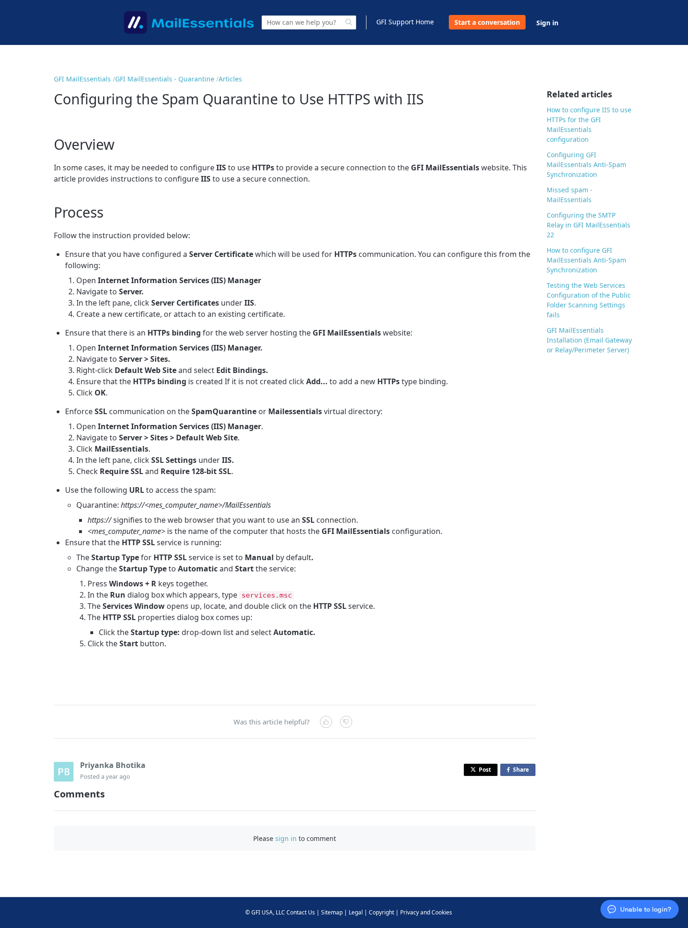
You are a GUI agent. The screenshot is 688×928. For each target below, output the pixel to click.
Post (485, 770)
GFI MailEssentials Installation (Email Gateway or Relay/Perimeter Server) (589, 340)
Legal (356, 912)
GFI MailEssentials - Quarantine (164, 78)
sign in (286, 838)
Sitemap (332, 912)
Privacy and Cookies (426, 912)
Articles (230, 78)
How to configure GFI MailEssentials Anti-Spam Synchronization (586, 260)
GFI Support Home (405, 21)
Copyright (381, 912)
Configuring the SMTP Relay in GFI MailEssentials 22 (588, 225)
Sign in (547, 22)
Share (523, 771)
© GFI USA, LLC (265, 912)
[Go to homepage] (189, 22)
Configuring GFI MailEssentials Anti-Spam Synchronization (586, 164)
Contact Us (300, 912)
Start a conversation (487, 22)
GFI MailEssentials (82, 78)
